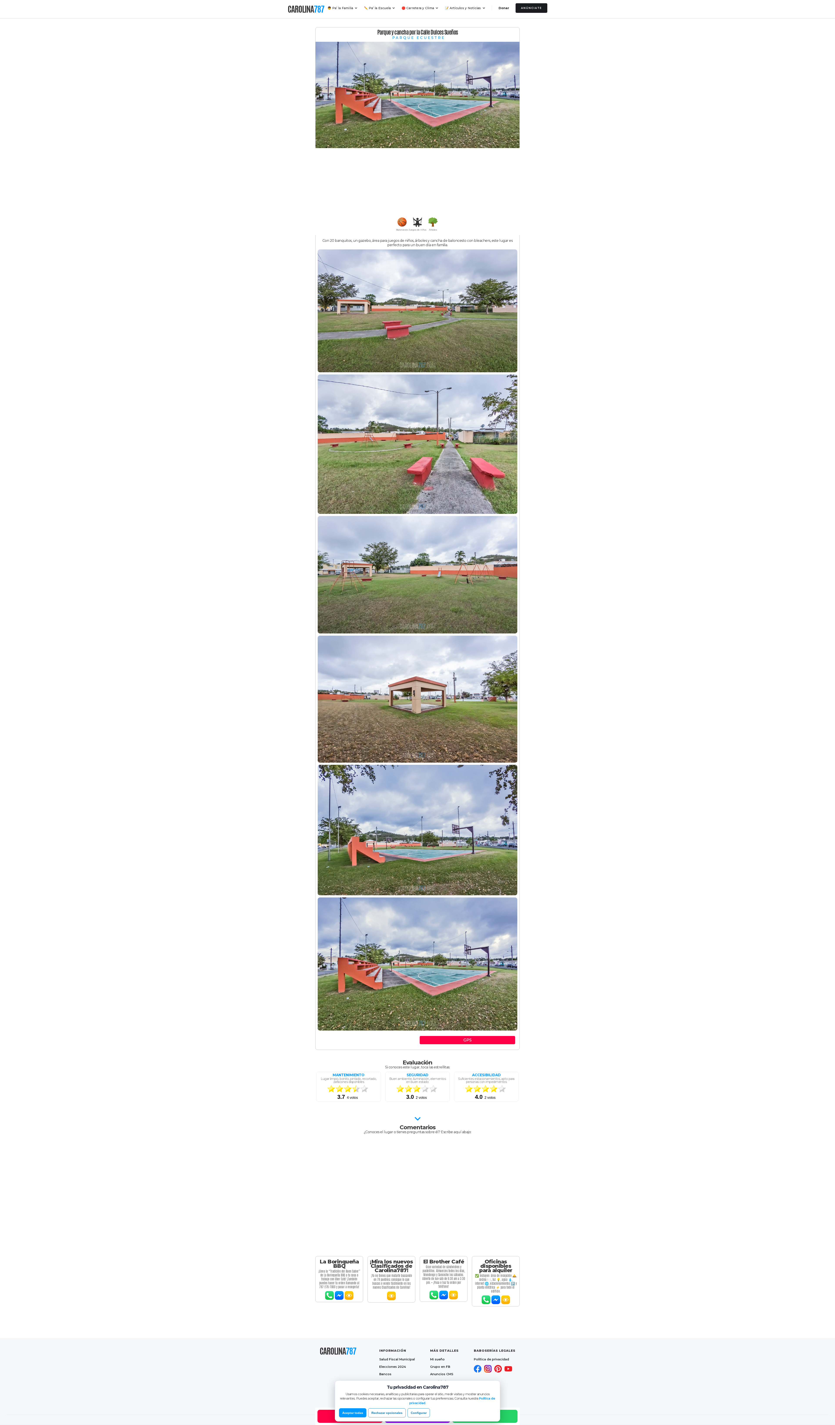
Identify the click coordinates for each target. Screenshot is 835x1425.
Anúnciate (531, 8)
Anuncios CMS (441, 1374)
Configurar (419, 1413)
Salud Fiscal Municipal (397, 1359)
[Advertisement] (417, 182)
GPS (467, 1040)
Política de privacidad (491, 1359)
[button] (342, 8)
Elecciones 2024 (392, 1366)
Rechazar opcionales (386, 1413)
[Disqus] (417, 1195)
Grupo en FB (440, 1366)
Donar (504, 8)
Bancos (385, 1374)
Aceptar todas (352, 1413)
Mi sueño (437, 1359)
